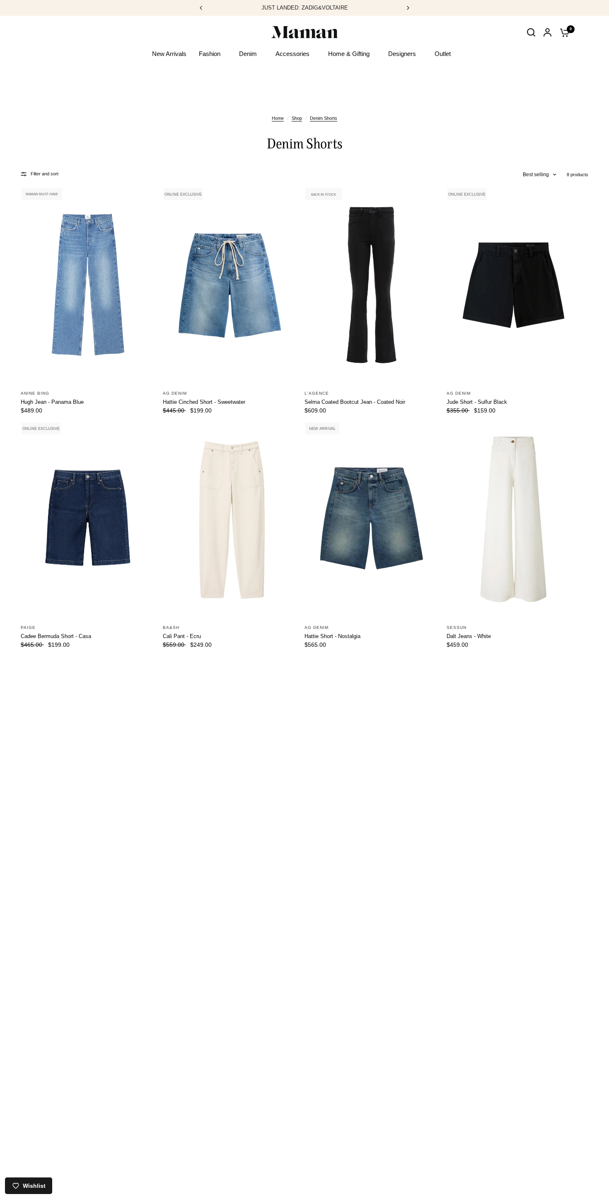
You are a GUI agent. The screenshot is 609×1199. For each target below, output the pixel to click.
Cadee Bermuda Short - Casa (56, 636)
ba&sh (171, 627)
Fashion (209, 53)
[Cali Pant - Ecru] (230, 519)
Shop (297, 118)
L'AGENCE (316, 393)
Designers (402, 53)
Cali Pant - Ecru (182, 636)
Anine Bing (35, 393)
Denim (248, 53)
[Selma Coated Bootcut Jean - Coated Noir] (371, 285)
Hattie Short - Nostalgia (332, 636)
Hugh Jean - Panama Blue (52, 402)
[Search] (531, 40)
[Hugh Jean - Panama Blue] (88, 285)
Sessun (456, 627)
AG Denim (175, 393)
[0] (563, 32)
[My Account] (547, 32)
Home (278, 118)
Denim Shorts (323, 118)
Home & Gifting (349, 53)
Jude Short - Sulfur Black (477, 402)
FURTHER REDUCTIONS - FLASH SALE (325, 8)
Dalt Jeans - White (469, 636)
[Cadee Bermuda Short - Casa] (88, 519)
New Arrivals (169, 53)
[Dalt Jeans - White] (513, 519)
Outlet (443, 53)
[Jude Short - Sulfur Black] (513, 285)
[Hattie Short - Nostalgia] (371, 519)
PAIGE (28, 627)
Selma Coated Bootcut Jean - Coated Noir (354, 402)
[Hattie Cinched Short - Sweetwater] (230, 285)
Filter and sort (44, 173)
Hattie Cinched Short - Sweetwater (204, 402)
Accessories (292, 53)
